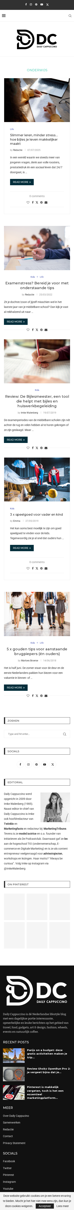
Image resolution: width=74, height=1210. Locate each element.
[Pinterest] (36, 4)
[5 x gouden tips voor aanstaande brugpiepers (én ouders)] (37, 614)
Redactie (17, 150)
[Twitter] (47, 4)
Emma (16, 521)
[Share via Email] (46, 202)
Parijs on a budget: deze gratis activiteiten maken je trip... (47, 1053)
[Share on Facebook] (33, 202)
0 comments (37, 196)
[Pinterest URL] (14, 907)
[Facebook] (26, 4)
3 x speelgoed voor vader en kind (36, 514)
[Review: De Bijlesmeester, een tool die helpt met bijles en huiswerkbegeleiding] (37, 361)
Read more (20, 182)
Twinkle (9, 823)
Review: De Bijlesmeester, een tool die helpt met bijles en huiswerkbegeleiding (37, 401)
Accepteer (45, 1206)
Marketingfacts (13, 828)
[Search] (70, 16)
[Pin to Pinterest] (41, 202)
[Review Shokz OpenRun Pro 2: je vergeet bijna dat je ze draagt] (14, 1074)
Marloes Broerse (29, 660)
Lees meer (62, 1206)
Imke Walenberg (29, 412)
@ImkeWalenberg (14, 868)
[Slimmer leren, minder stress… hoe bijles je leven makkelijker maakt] (37, 100)
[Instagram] (31, 4)
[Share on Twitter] (37, 202)
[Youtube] (41, 4)
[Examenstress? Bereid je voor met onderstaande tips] (37, 248)
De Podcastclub (31, 838)
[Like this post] (28, 202)
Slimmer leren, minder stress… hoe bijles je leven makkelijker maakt (34, 139)
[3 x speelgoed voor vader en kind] (37, 479)
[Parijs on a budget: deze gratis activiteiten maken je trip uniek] (14, 1055)
